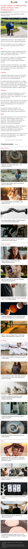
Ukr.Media (22, 41)
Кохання (13, 139)
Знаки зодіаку (19, 139)
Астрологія (8, 139)
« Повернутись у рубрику (7, 144)
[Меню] (26, 2)
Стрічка (16, 144)
